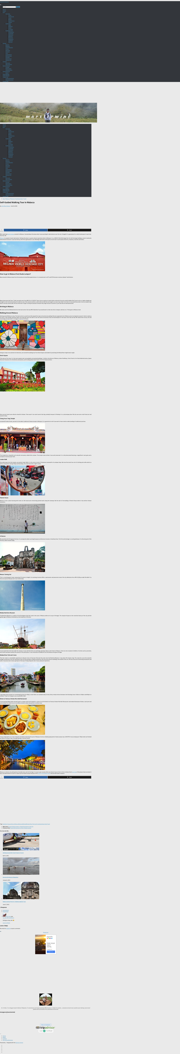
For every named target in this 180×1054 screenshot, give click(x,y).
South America (6, 71)
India (9, 25)
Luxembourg (9, 54)
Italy (7, 53)
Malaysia (10, 36)
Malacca (7, 198)
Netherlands (9, 56)
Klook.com (45, 932)
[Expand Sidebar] (0, 931)
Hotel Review (6, 74)
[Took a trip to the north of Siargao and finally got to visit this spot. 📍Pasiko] (15, 1018)
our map (74, 772)
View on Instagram (45, 1024)
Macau (9, 19)
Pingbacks (5, 911)
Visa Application (9, 80)
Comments (6, 910)
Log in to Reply (6, 923)
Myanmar (10, 37)
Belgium (8, 46)
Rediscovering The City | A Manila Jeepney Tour (14, 901)
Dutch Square (8, 824)
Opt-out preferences (8, 1040)
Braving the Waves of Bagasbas (10, 877)
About (4, 1037)
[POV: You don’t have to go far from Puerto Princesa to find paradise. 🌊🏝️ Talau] (74, 1018)
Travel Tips (5, 77)
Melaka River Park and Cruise (33, 824)
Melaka (24, 824)
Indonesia (10, 35)
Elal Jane (8, 916)
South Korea (11, 21)
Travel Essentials (10, 78)
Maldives (10, 26)
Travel (4, 11)
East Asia (8, 13)
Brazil (7, 73)
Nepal (9, 28)
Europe (4, 43)
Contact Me (5, 81)
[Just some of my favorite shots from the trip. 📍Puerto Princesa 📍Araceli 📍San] (57, 1018)
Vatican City (8, 60)
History (13, 824)
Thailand (10, 40)
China (9, 15)
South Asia (8, 23)
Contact (5, 1038)
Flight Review (6, 75)
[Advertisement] (42, 93)
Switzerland (8, 58)
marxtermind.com (4, 2)
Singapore (10, 39)
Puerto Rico (8, 68)
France (7, 49)
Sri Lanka (10, 29)
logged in (8, 928)
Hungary (8, 51)
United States (9, 70)
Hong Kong (11, 16)
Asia (4, 12)
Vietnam (10, 42)
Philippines (11, 32)
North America (6, 65)
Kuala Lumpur (10, 234)
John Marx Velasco (5, 206)
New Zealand (9, 64)
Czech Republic (9, 47)
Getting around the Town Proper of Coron (13, 852)
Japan (9, 18)
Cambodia (10, 33)
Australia (8, 63)
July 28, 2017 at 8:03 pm (8, 917)
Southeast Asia (9, 30)
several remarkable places (44, 773)
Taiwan (10, 22)
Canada (7, 67)
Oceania (5, 61)
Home (4, 9)
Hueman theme (19, 1042)
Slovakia (8, 57)
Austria (7, 44)
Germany (8, 50)
